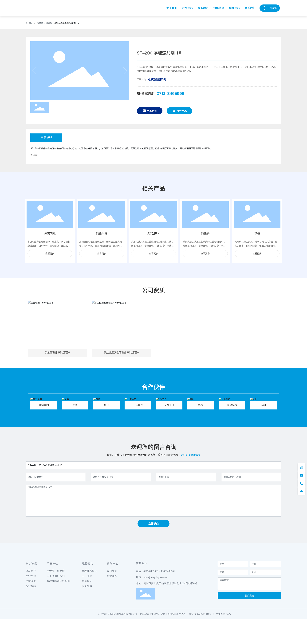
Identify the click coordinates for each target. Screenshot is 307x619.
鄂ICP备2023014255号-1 (201, 613)
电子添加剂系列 (44, 23)
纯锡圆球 (50, 234)
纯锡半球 (101, 234)
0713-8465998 (170, 93)
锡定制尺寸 (153, 234)
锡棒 (257, 234)
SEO (228, 613)
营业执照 (220, 613)
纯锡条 (205, 234)
